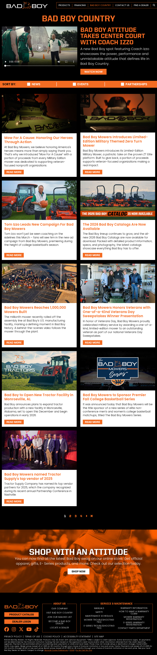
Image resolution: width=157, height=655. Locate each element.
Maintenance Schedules (99, 616)
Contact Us (122, 5)
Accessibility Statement (77, 636)
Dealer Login (21, 621)
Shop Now (78, 571)
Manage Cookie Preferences (56, 650)
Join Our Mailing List (59, 617)
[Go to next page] (86, 516)
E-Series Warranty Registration (134, 623)
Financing (80, 5)
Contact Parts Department (134, 628)
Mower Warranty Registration (134, 618)
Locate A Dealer (59, 628)
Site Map (99, 636)
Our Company (59, 608)
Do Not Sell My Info (84, 650)
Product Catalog (21, 614)
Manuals (99, 608)
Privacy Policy (13, 636)
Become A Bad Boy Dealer (60, 622)
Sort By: (9, 84)
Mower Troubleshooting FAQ (99, 621)
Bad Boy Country (100, 5)
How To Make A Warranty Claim (134, 612)
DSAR (72, 650)
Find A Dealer (141, 5)
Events (82, 84)
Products (64, 5)
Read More (14, 172)
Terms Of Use (32, 636)
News (36, 84)
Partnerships (136, 84)
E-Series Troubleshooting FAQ (99, 627)
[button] (154, 5)
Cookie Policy (51, 636)
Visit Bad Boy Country (59, 613)
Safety (99, 612)
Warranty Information (134, 608)
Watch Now (93, 72)
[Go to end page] (92, 516)
